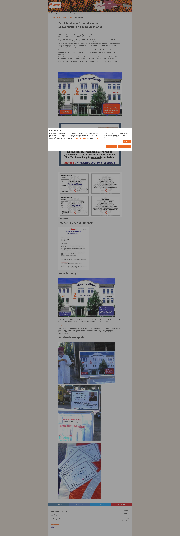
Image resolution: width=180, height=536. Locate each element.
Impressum (98, 138)
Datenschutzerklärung (81, 138)
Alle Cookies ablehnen (111, 147)
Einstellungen (127, 141)
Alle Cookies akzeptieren (124, 147)
